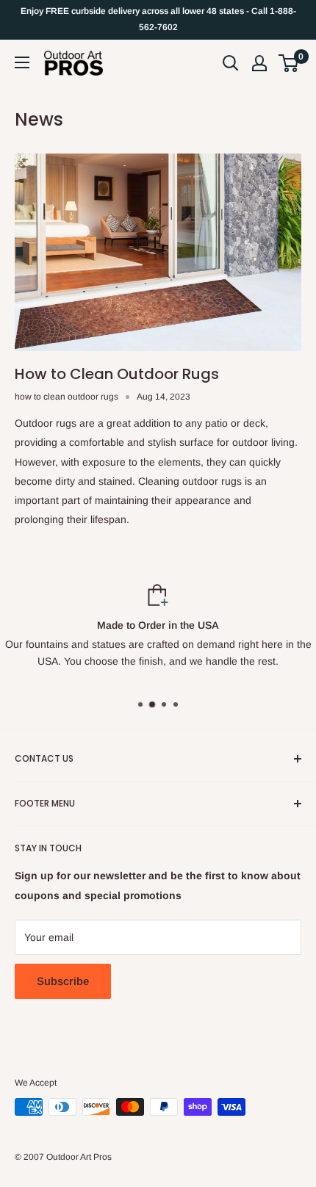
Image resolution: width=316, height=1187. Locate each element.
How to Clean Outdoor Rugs (117, 374)
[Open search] (231, 63)
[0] (289, 63)
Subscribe (63, 981)
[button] (288, 63)
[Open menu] (22, 62)
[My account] (259, 63)
